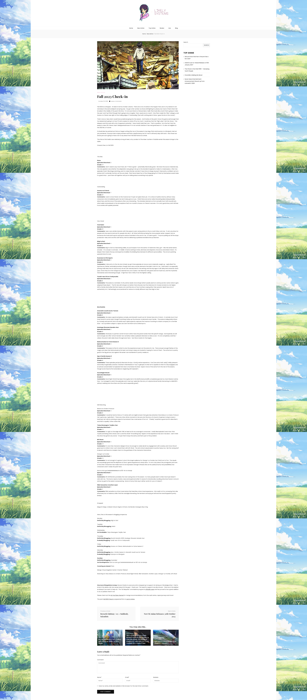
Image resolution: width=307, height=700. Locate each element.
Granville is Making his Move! (193, 75)
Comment (100, 660)
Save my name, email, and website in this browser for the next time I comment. (123, 686)
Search (185, 42)
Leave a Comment (116, 101)
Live (169, 28)
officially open (150, 589)
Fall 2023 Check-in (109, 599)
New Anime (140, 28)
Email (127, 677)
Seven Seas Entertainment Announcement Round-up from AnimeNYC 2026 (195, 81)
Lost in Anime (130, 599)
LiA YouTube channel (117, 595)
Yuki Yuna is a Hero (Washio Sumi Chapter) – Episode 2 (165, 642)
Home (131, 28)
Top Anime (152, 28)
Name (99, 677)
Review (162, 28)
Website (155, 677)
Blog (176, 28)
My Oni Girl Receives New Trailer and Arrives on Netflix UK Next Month (109, 641)
